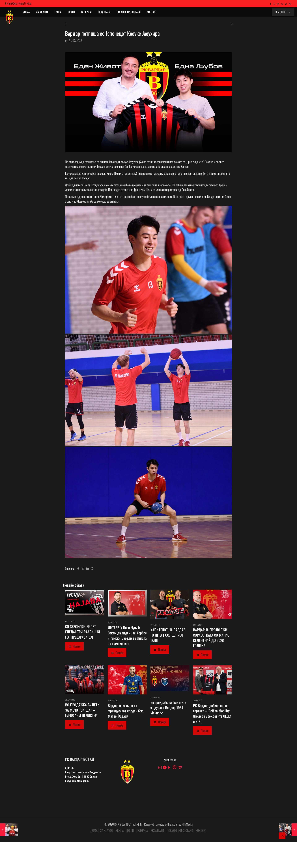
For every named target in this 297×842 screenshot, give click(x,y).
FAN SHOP (280, 12)
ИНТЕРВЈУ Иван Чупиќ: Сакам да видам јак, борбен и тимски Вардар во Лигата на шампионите (127, 635)
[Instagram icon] (278, 4)
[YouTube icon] (274, 4)
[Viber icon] (289, 4)
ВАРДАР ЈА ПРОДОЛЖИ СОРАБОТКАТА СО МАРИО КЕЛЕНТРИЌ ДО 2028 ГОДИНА (211, 637)
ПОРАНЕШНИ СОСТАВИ (180, 830)
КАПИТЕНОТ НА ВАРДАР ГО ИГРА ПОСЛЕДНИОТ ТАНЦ (167, 635)
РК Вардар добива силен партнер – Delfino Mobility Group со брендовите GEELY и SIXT (212, 713)
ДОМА (94, 830)
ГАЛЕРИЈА (142, 830)
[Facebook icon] (270, 4)
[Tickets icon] (286, 4)
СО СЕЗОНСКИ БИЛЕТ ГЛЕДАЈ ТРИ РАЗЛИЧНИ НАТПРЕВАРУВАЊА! (82, 632)
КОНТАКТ (201, 830)
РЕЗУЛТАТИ (157, 830)
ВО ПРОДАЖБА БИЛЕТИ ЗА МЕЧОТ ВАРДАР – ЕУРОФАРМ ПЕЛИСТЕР (82, 710)
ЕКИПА (120, 830)
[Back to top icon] (282, 835)
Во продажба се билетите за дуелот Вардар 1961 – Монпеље (168, 707)
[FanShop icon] (282, 4)
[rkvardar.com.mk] (9, 17)
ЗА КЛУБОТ (106, 830)
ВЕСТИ (130, 830)
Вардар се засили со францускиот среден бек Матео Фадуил (125, 711)
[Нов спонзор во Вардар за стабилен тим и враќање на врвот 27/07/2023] (9, 829)
